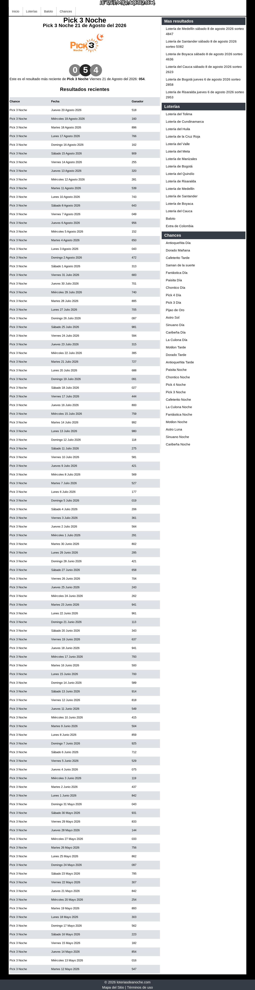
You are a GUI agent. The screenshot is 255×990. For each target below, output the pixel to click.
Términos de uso (140, 987)
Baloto (48, 11)
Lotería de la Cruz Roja (183, 136)
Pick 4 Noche (176, 384)
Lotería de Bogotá (179, 166)
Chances (66, 11)
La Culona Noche (179, 407)
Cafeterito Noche (178, 399)
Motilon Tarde (176, 347)
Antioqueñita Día (178, 243)
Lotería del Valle (178, 144)
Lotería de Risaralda (181, 181)
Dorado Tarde (176, 355)
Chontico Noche (178, 377)
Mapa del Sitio (113, 987)
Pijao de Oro (175, 310)
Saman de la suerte (180, 265)
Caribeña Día (176, 332)
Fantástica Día (177, 273)
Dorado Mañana (178, 250)
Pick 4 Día (173, 295)
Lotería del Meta (178, 151)
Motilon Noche (176, 422)
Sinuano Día (175, 325)
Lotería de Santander (181, 196)
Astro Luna (174, 429)
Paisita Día (174, 280)
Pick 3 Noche (176, 392)
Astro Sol (172, 317)
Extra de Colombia (179, 226)
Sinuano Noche (177, 437)
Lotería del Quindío (180, 174)
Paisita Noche (176, 370)
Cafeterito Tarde (178, 258)
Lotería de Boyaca (179, 203)
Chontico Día (175, 287)
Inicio (15, 11)
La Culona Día (176, 340)
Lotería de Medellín (180, 189)
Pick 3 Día (173, 302)
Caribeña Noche (178, 444)
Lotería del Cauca (179, 211)
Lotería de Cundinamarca (185, 121)
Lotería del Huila (178, 129)
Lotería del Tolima (179, 114)
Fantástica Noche (179, 414)
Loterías (31, 11)
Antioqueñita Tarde (180, 362)
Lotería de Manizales (181, 159)
